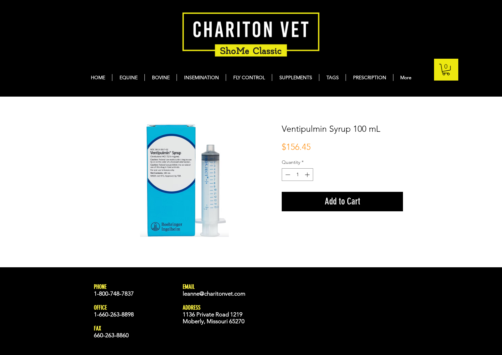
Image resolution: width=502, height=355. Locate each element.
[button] (446, 69)
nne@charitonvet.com (217, 293)
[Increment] (308, 175)
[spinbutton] (297, 175)
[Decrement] (287, 175)
